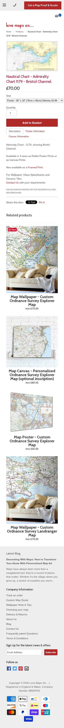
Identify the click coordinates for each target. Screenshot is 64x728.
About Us (11, 619)
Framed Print (35, 167)
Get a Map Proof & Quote (43, 5)
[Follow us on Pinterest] (20, 669)
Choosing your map (17, 609)
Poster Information (35, 131)
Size (8, 95)
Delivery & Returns (16, 614)
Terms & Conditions (17, 638)
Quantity (11, 107)
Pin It (42, 202)
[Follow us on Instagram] (27, 669)
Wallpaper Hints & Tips (18, 604)
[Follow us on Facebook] (9, 669)
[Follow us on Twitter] (15, 669)
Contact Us (12, 182)
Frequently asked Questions (22, 633)
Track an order (14, 595)
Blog (8, 624)
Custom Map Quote (17, 600)
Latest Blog (13, 553)
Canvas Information (19, 136)
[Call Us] (15, 5)
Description (14, 131)
